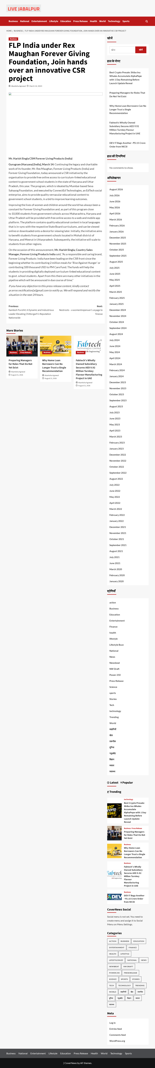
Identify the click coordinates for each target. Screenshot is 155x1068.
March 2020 (115, 569)
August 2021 (116, 551)
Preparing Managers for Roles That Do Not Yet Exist (20, 364)
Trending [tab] (115, 792)
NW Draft (114, 668)
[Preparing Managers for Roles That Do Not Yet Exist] (22, 346)
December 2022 (117, 454)
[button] (147, 21)
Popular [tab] (127, 783)
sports (112, 693)
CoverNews (70, 1063)
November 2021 (117, 533)
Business (13, 21)
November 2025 (117, 243)
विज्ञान (111, 759)
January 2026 (116, 231)
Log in (112, 1022)
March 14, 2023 (35, 86)
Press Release (80, 21)
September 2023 (118, 400)
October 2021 (116, 539)
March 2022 (115, 509)
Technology (114, 21)
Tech (111, 705)
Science (113, 687)
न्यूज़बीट (112, 753)
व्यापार (111, 765)
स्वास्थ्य (112, 771)
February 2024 (117, 370)
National (24, 21)
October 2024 (116, 322)
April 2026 (114, 213)
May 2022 (114, 496)
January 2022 (116, 521)
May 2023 (114, 424)
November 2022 (117, 460)
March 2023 (115, 436)
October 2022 (116, 466)
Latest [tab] (113, 783)
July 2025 (114, 267)
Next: (80, 310)
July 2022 (114, 484)
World (102, 21)
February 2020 (117, 575)
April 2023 (114, 430)
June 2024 (114, 346)
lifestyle (113, 638)
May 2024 (114, 352)
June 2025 (114, 273)
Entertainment (39, 21)
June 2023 (114, 418)
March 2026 (115, 219)
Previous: (31, 312)
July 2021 (114, 557)
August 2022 (116, 478)
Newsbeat (114, 662)
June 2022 (114, 490)
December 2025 (117, 237)
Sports (125, 21)
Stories (113, 699)
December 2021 (117, 527)
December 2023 (117, 382)
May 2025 (114, 279)
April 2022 (114, 503)
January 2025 (116, 304)
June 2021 (114, 563)
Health (93, 21)
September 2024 (118, 328)
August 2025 (116, 261)
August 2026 (116, 189)
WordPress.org (117, 1041)
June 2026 (114, 201)
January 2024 (116, 376)
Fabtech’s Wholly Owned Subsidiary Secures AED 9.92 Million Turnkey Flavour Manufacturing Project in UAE (89, 369)
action (112, 602)
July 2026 (114, 195)
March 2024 (115, 364)
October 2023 (116, 394)
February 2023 (117, 442)
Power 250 (115, 675)
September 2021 (118, 545)
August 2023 (116, 406)
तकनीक (112, 741)
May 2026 (114, 207)
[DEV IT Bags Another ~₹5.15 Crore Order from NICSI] (114, 896)
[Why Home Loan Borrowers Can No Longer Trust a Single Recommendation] (55, 346)
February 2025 (117, 298)
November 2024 (117, 316)
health (112, 632)
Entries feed (115, 1028)
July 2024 (114, 340)
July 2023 (114, 412)
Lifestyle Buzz (116, 644)
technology (115, 711)
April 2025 (114, 285)
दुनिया (111, 747)
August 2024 (116, 334)
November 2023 (117, 388)
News (112, 656)
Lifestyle (53, 21)
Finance (113, 626)
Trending (114, 717)
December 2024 (117, 310)
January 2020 (116, 581)
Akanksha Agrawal (18, 86)
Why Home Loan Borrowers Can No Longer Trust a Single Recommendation (54, 366)
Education (65, 21)
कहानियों (112, 729)
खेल (111, 735)
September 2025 (118, 255)
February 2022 (117, 515)
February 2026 (117, 225)
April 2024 (114, 358)
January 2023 (116, 448)
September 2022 (118, 472)
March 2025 (115, 291)
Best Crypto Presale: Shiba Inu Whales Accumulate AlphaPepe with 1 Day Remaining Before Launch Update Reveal (125, 78)
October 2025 (116, 249)
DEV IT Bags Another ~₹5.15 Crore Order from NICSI (127, 145)
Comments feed (117, 1034)
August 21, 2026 (17, 375)
